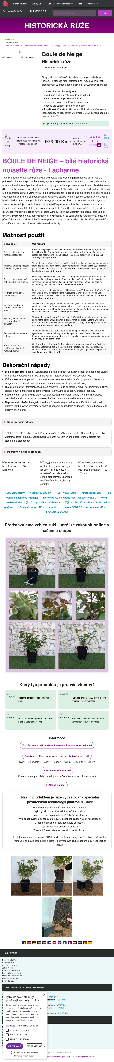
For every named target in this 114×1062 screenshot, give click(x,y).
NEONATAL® (62, 1013)
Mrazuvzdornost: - (92, 493)
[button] (25, 1052)
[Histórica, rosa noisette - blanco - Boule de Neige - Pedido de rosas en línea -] (90, 943)
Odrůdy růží (37, 3)
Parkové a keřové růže (11, 970)
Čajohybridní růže (9, 965)
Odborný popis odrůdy (20, 422)
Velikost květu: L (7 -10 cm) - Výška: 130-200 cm (33, 502)
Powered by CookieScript (25, 1056)
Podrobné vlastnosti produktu (24, 451)
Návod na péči (57, 785)
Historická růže (12, 42)
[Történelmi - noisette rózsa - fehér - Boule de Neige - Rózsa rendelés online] (39, 943)
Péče (80, 3)
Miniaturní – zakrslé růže (12, 975)
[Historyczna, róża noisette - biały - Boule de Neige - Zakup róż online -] (75, 943)
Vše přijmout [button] (14, 1046)
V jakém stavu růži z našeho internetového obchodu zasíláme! (57, 745)
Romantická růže (9, 960)
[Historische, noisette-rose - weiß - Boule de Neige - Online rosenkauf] (54, 943)
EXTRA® (61, 999)
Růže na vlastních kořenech (58, 3)
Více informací (26, 1020)
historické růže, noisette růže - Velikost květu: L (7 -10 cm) (75, 497)
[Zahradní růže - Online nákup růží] (105, 13)
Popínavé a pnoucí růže (11, 973)
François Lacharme (57, 512)
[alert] (25, 1025)
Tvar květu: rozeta (66, 493)
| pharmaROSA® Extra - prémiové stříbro (84, 507)
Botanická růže (8, 981)
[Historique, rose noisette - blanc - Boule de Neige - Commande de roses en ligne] (70, 943)
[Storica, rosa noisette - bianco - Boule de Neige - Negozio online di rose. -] (64, 943)
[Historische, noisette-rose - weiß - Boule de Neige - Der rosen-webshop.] (34, 943)
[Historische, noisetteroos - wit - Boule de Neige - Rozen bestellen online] (80, 943)
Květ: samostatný (15, 493)
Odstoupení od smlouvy (85, 1056)
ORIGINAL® (53, 997)
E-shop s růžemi (20, 3)
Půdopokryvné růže (10, 978)
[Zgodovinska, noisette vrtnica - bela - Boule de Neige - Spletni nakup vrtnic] (44, 943)
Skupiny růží (9, 39)
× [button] (44, 995)
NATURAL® (61, 1005)
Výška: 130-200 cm (40, 493)
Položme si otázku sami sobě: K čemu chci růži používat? (57, 756)
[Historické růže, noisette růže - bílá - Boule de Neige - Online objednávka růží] (49, 943)
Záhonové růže (8, 967)
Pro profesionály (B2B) (12, 11)
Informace (91, 3)
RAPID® (61, 1007)
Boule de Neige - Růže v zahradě (38, 507)
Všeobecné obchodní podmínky (57, 1056)
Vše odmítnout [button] (34, 1046)
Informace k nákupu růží (57, 770)
